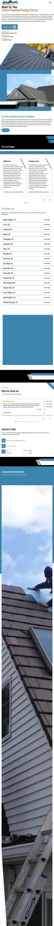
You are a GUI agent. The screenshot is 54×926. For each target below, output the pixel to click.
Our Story (5, 130)
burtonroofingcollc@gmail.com (16, 440)
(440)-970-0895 (11, 446)
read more (39, 409)
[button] (27, 219)
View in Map (47, 219)
